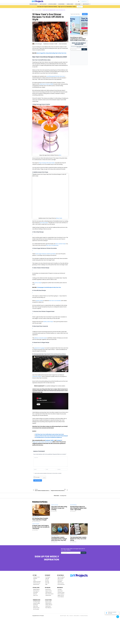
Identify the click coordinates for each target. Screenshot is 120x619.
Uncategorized (38, 10)
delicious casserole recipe (40, 338)
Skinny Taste (59, 218)
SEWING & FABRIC (70, 4)
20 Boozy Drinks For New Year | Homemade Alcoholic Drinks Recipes (51, 435)
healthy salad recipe (48, 321)
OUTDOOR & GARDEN (52, 4)
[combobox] (76, 14)
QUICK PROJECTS (86, 4)
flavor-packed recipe (60, 243)
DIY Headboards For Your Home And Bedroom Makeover (48, 437)
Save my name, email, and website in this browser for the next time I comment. (48, 473)
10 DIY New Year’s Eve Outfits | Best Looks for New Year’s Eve (49, 434)
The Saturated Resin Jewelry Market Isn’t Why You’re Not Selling (78, 538)
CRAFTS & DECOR (43, 4)
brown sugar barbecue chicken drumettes (45, 253)
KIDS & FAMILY (78, 4)
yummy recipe (37, 282)
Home (33, 10)
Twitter (52, 440)
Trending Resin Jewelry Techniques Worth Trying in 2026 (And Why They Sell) (59, 538)
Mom (60, 155)
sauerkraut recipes (36, 376)
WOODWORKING (61, 4)
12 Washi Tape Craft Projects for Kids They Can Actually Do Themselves (40, 527)
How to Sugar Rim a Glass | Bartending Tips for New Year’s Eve (51, 53)
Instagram (59, 440)
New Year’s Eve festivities (55, 300)
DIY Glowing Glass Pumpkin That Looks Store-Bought (40, 519)
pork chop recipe (44, 222)
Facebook (47, 440)
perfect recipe (39, 300)
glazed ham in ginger (39, 348)
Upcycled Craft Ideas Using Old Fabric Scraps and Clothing (59, 508)
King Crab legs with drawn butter (47, 162)
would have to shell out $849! (46, 84)
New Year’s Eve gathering (52, 245)
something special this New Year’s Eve (55, 76)
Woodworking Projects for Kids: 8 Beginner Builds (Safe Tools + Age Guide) (78, 508)
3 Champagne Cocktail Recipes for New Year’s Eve (49, 287)
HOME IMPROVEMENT (33, 4)
